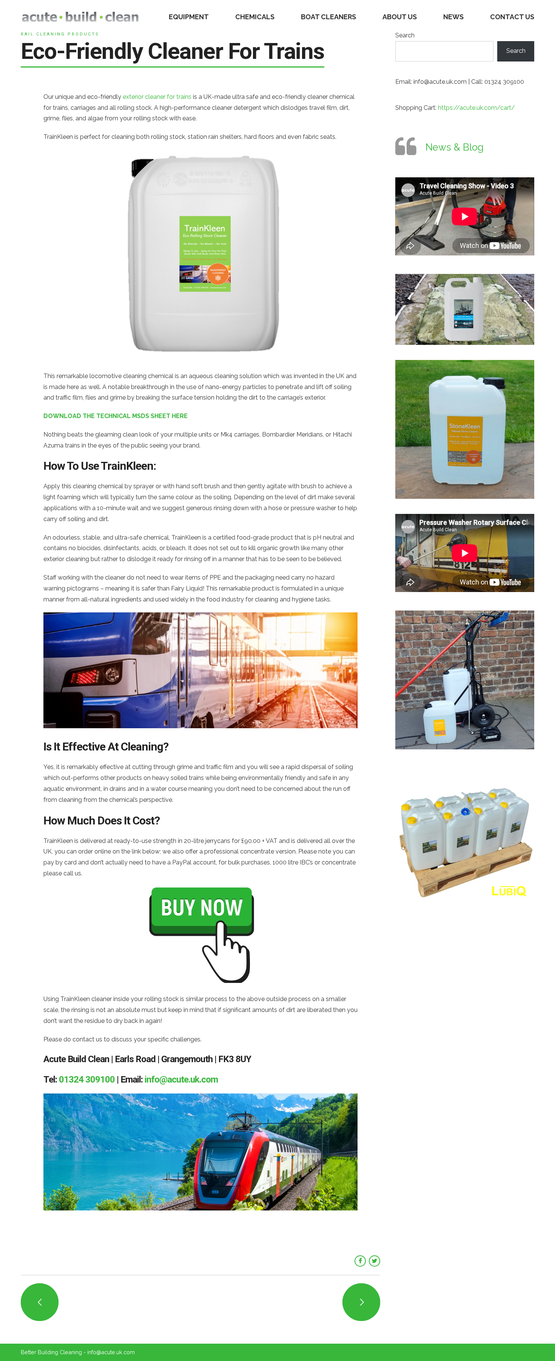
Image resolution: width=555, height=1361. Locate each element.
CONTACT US (512, 17)
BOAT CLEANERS (328, 17)
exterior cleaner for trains (157, 96)
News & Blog (455, 147)
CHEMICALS (254, 17)
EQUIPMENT (189, 17)
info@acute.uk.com (181, 1079)
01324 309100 (87, 1079)
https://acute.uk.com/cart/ (476, 107)
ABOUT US (399, 17)
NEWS (453, 17)
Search (405, 35)
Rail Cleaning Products (60, 34)
